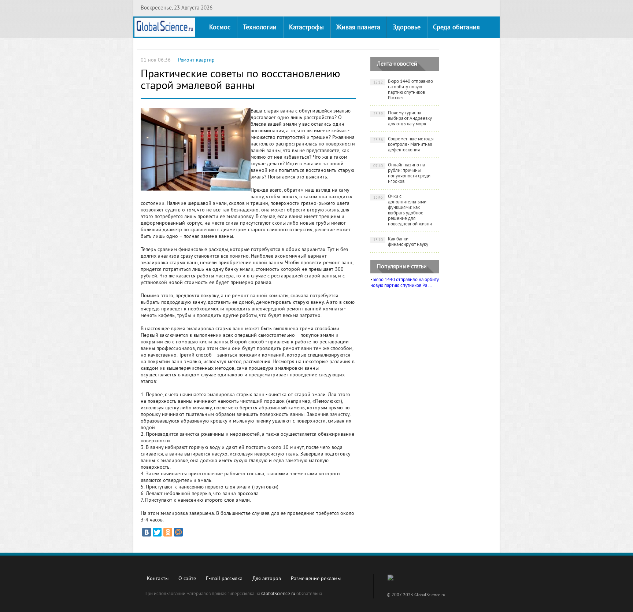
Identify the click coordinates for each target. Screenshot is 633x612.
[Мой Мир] (178, 532)
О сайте (187, 579)
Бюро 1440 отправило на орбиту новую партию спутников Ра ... (404, 283)
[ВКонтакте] (146, 532)
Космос (219, 27)
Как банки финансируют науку (401, 242)
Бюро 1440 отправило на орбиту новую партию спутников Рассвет (403, 90)
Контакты (158, 579)
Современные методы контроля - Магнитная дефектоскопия (403, 144)
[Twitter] (157, 532)
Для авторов (266, 579)
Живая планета (358, 27)
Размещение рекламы (316, 579)
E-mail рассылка (224, 579)
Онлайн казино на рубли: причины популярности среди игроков (402, 173)
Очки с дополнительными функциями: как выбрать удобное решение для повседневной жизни (402, 210)
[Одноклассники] (167, 532)
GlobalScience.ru (278, 594)
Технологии (260, 27)
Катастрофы (306, 27)
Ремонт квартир (196, 60)
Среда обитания (456, 27)
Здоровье (407, 27)
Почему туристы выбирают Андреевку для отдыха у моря (402, 118)
